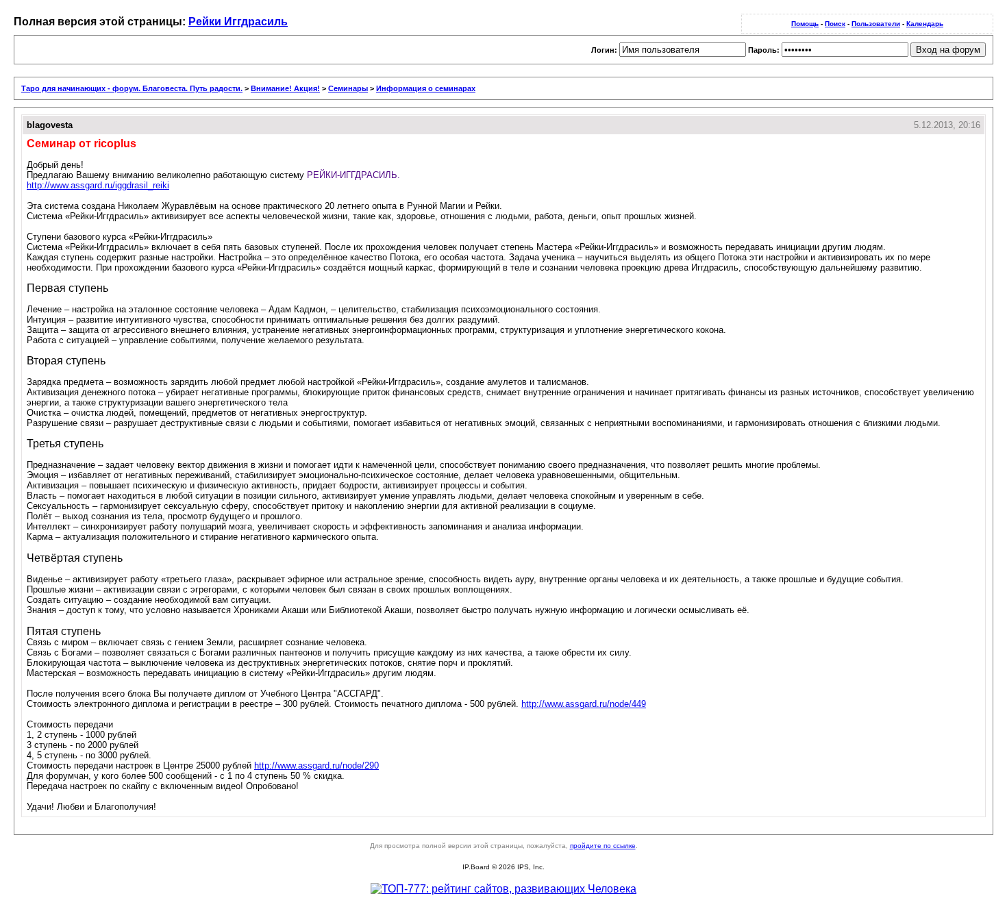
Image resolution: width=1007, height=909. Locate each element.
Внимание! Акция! (285, 88)
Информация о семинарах (425, 88)
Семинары (348, 88)
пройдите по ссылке (603, 845)
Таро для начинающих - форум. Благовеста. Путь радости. (132, 88)
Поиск (835, 23)
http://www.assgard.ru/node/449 (583, 704)
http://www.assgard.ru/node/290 (316, 765)
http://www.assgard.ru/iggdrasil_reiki (98, 185)
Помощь (805, 23)
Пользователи (875, 23)
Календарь (924, 23)
